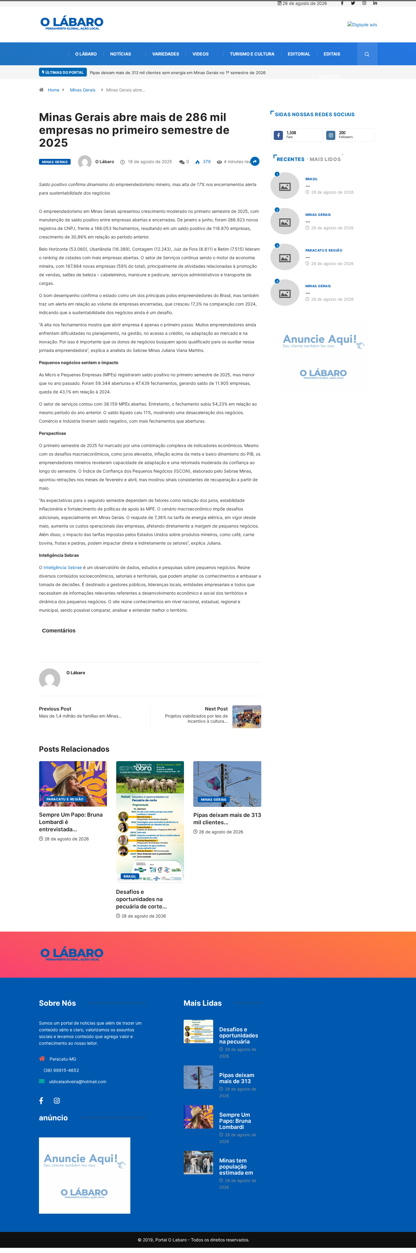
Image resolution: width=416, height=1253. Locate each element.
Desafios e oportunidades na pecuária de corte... (105, 899)
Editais (332, 53)
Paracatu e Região (260, 799)
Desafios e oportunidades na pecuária (238, 1035)
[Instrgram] (364, 3)
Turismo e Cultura (252, 53)
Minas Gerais (82, 89)
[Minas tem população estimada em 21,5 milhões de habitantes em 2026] (198, 1163)
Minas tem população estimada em (236, 1166)
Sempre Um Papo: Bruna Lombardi (235, 1121)
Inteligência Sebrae (63, 567)
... (307, 184)
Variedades (165, 53)
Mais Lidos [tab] (325, 159)
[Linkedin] (375, 3)
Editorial (299, 53)
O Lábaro (86, 53)
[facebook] (342, 3)
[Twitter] (353, 3)
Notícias (120, 53)
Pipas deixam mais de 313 (236, 1078)
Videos (200, 53)
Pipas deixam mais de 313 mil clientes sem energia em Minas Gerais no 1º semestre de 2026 (178, 72)
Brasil (94, 876)
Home (53, 89)
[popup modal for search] (367, 53)
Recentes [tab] (291, 159)
